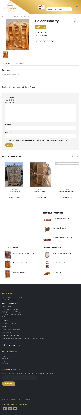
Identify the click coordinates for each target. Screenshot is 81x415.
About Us (5, 359)
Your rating (10, 97)
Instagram (19, 345)
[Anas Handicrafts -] (10, 7)
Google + (48, 41)
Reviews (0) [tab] (6, 63)
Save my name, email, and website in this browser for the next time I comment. (38, 140)
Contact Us (5, 364)
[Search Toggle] (47, 5)
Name (8, 125)
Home (4, 356)
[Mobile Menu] (76, 7)
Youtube (14, 345)
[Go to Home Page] (3, 17)
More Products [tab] (20, 63)
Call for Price (40, 27)
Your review (10, 102)
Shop (3, 361)
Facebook (36, 41)
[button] (72, 156)
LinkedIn (44, 41)
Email (52, 41)
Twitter (40, 41)
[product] (14, 174)
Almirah (45, 35)
